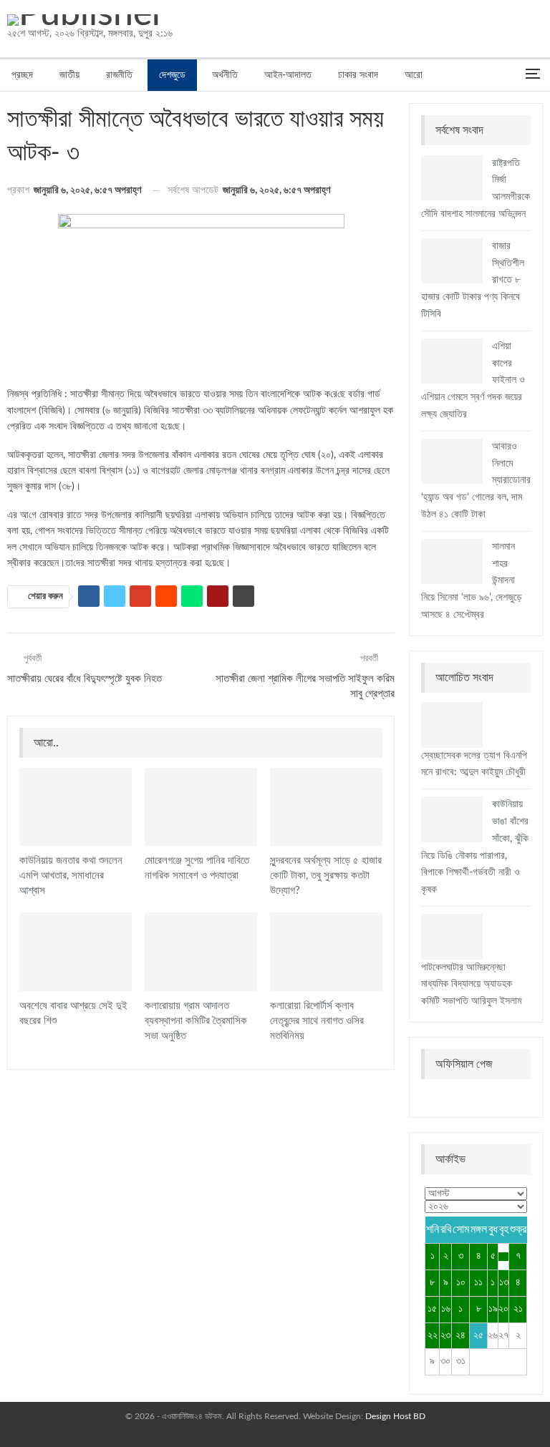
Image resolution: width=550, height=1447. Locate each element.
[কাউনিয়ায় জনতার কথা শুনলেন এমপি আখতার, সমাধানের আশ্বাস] (75, 807)
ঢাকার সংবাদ (358, 75)
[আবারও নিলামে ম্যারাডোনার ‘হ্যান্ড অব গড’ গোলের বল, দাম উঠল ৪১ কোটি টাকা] (452, 461)
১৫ (432, 1309)
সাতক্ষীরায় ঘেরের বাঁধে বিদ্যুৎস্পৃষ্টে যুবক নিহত (84, 678)
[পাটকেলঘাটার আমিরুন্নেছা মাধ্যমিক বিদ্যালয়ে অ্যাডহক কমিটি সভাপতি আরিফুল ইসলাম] (452, 937)
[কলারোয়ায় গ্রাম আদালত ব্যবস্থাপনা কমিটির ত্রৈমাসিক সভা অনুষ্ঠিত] (201, 951)
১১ (478, 1282)
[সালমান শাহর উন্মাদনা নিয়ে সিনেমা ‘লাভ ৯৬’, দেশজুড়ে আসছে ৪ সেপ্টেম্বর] (452, 562)
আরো (414, 75)
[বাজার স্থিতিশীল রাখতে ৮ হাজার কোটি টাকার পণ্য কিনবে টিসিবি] (452, 261)
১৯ (493, 1309)
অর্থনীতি (225, 75)
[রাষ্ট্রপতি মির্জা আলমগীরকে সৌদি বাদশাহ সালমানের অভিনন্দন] (452, 178)
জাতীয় (69, 75)
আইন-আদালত (288, 75)
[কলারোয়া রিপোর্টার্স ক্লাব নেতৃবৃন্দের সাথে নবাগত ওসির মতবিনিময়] (326, 951)
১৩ (503, 1282)
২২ (433, 1335)
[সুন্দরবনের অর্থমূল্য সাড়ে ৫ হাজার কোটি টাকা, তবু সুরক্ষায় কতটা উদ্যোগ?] (326, 807)
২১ (518, 1309)
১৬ (445, 1309)
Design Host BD (395, 1416)
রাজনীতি (119, 75)
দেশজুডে (172, 75)
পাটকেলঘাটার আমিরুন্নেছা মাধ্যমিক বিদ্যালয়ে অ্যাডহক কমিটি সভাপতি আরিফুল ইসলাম (471, 985)
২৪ (460, 1335)
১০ (460, 1282)
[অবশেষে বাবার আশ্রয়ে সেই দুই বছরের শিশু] (75, 951)
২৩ (445, 1335)
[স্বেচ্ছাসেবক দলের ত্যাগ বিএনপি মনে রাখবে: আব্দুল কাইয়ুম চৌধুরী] (452, 725)
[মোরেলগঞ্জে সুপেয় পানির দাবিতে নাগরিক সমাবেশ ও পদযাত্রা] (201, 807)
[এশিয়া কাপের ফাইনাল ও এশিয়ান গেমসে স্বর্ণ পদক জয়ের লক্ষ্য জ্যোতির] (452, 361)
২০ (503, 1309)
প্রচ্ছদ (22, 75)
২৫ (478, 1335)
